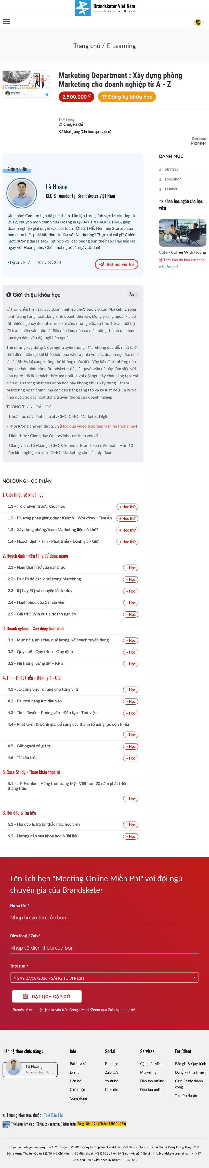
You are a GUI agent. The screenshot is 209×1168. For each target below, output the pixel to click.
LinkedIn (111, 1089)
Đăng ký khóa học (129, 97)
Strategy (171, 169)
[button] (104, 978)
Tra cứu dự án (186, 1096)
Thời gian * (19, 966)
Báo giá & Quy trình (190, 1063)
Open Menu (6, 22)
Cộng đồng (78, 1098)
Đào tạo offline (152, 1081)
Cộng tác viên (151, 1063)
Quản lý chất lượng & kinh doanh (39, 1072)
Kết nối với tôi (119, 264)
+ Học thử (127, 507)
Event (74, 1072)
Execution (172, 179)
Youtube (111, 1081)
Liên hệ (75, 1081)
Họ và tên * (19, 905)
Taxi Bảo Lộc (53, 1115)
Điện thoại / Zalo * (25, 936)
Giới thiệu (77, 1089)
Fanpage (111, 1063)
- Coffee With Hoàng (182, 252)
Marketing (148, 1072)
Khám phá (169, 267)
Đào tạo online (151, 1089)
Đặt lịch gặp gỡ (49, 996)
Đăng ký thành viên (190, 1072)
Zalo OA (111, 1072)
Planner (170, 189)
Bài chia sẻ (78, 1063)
